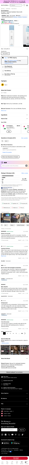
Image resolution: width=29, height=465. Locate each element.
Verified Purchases (20, 225)
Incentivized (4, 279)
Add (9, 131)
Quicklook (3, 129)
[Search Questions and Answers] (2, 141)
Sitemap (21, 450)
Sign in (6, 60)
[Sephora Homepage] (4, 5)
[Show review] (5, 218)
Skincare (3, 8)
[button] (18, 21)
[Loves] (24, 5)
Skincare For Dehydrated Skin (7, 366)
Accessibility (16, 450)
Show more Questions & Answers (10, 157)
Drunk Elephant (5, 10)
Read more (3, 256)
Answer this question (7, 152)
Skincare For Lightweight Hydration (17, 363)
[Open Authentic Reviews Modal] (13, 188)
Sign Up (22, 429)
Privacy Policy (3, 450)
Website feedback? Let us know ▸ (14, 372)
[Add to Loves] (27, 49)
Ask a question (12, 15)
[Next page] (25, 333)
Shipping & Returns (9, 63)
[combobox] (15, 5)
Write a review (25, 173)
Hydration (20, 17)
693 (22, 333)
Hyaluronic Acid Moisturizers (16, 364)
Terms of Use (10, 450)
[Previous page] (1, 333)
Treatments (8, 8)
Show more (3, 110)
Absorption (15, 17)
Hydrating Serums (5, 364)
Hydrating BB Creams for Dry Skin (8, 367)
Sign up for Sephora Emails (7, 426)
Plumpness (24, 17)
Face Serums (14, 8)
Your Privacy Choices (5, 451)
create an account (13, 60)
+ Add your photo (5, 343)
